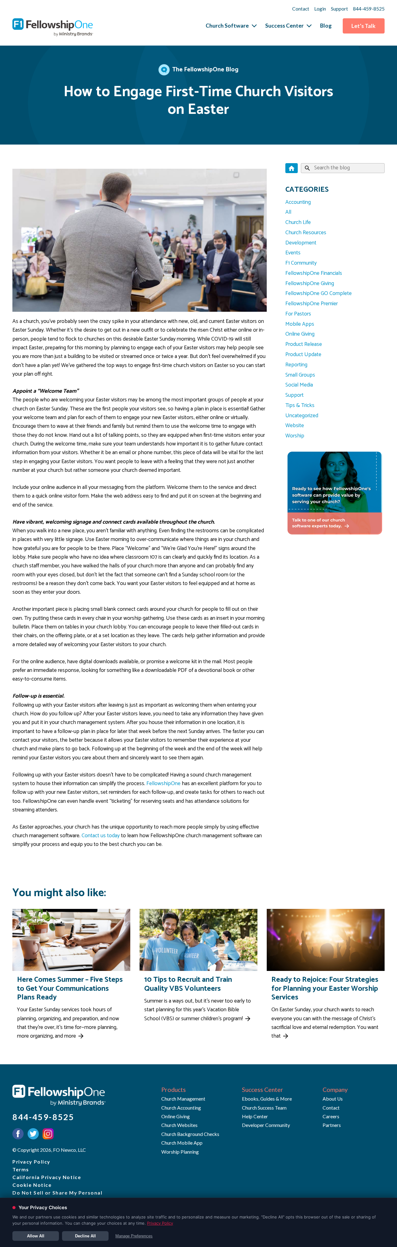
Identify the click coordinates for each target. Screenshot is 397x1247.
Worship (294, 435)
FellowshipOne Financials (313, 273)
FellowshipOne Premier (311, 303)
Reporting (296, 364)
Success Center (284, 25)
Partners (332, 1125)
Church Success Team (264, 1108)
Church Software (227, 25)
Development (300, 243)
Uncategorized (301, 415)
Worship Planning (180, 1152)
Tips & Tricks (299, 405)
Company (335, 1089)
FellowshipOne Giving (309, 283)
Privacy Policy (31, 1161)
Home (291, 168)
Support (339, 8)
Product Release (303, 344)
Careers (331, 1116)
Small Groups (300, 375)
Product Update (303, 354)
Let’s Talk (363, 26)
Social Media (299, 385)
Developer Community (266, 1125)
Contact (300, 8)
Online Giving (299, 334)
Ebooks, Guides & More (267, 1099)
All (288, 212)
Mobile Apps (299, 324)
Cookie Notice (31, 1185)
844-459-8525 (369, 8)
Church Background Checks (190, 1134)
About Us (333, 1099)
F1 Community (301, 263)
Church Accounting (181, 1108)
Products (173, 1089)
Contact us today (101, 835)
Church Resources (305, 232)
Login (320, 8)
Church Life (298, 222)
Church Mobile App (182, 1143)
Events (293, 252)
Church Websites (179, 1125)
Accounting (298, 202)
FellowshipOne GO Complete (318, 293)
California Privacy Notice (46, 1177)
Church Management (183, 1099)
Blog (326, 25)
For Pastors (298, 314)
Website (294, 425)
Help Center (255, 1116)
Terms (20, 1169)
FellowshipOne (163, 783)
